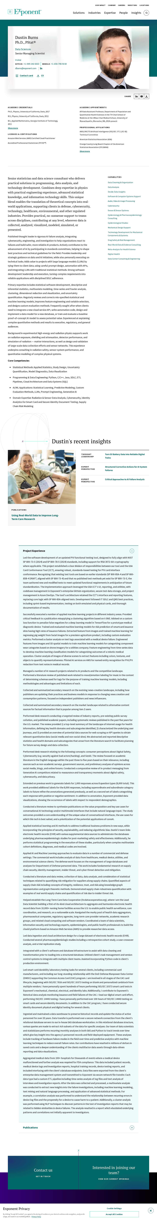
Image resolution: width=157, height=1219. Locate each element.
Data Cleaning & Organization (120, 182)
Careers (121, 5)
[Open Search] (146, 13)
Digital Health (114, 254)
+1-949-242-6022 (31, 63)
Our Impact (100, 5)
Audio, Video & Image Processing (121, 201)
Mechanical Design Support (119, 227)
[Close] (151, 1210)
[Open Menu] (10, 11)
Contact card (26, 75)
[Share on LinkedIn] (136, 96)
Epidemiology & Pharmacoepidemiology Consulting (125, 216)
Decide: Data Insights (116, 191)
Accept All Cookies (114, 1214)
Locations (144, 5)
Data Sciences (23, 49)
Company (112, 5)
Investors (132, 5)
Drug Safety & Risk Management (121, 240)
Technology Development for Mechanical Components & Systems (125, 234)
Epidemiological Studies (118, 223)
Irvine (18, 59)
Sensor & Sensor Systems (118, 210)
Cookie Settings (114, 1208)
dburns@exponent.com (25, 68)
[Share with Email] (141, 96)
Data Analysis (113, 187)
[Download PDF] (146, 96)
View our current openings (113, 1179)
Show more (13, 128)
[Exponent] (27, 12)
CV (42, 75)
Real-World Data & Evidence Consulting (124, 244)
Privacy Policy (36, 1216)
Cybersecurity (113, 205)
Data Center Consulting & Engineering (124, 258)
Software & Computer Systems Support (124, 196)
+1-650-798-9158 (59, 63)
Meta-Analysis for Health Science (122, 249)
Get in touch (43, 1176)
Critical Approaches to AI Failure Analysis (124, 479)
